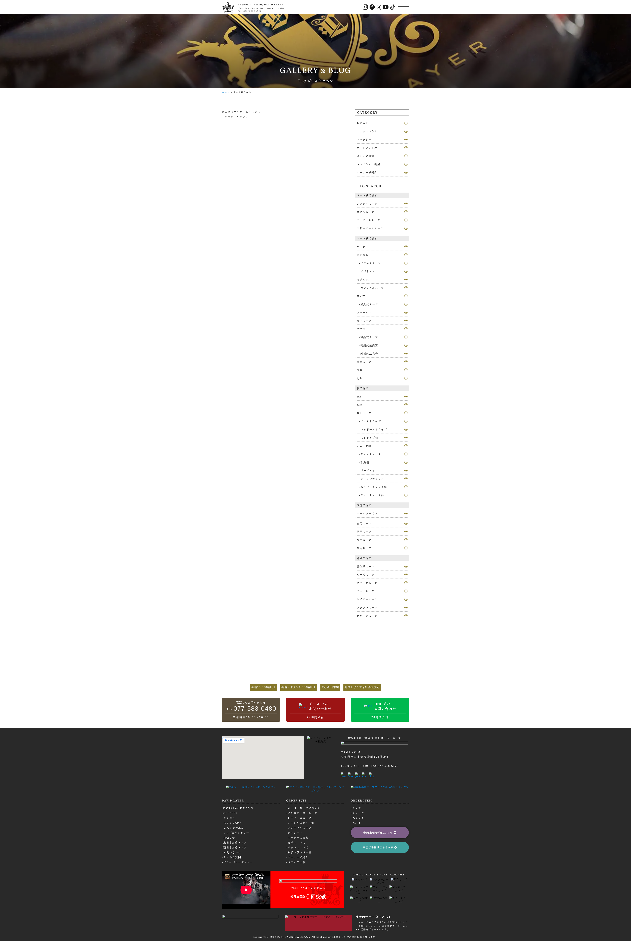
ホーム (226, 92)
